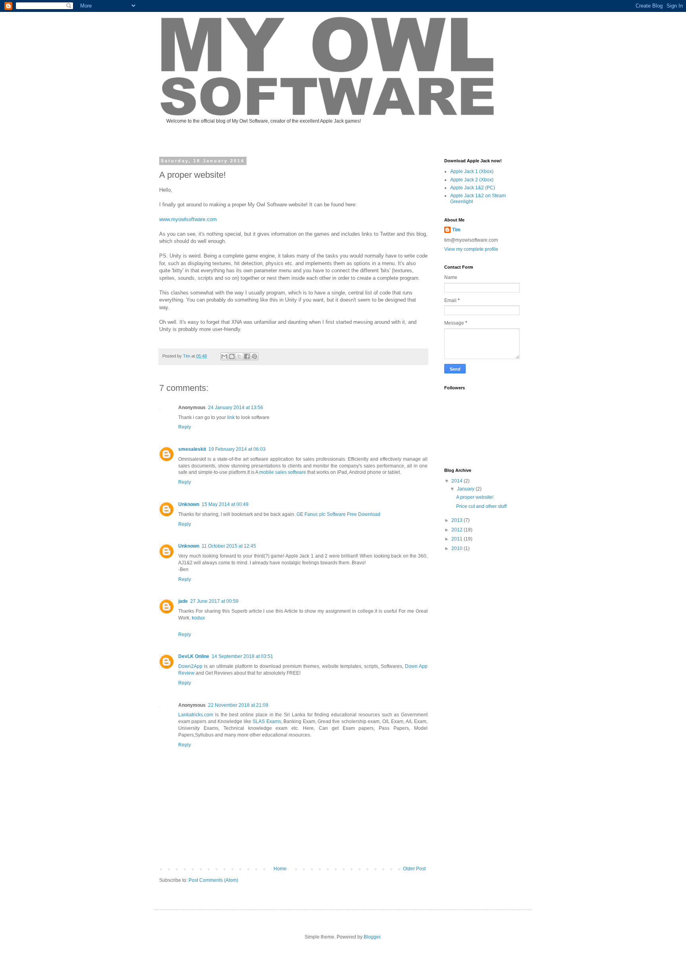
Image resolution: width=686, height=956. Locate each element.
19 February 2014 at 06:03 (237, 449)
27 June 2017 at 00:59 (214, 601)
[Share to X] (239, 356)
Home (280, 868)
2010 (457, 548)
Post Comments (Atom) (213, 880)
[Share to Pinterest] (254, 356)
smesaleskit (192, 449)
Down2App (190, 666)
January (466, 489)
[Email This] (224, 356)
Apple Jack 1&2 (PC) (472, 187)
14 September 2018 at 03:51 (242, 656)
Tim (456, 230)
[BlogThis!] (232, 356)
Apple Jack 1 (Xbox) (471, 171)
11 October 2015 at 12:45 (229, 546)
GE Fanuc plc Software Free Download (338, 514)
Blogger (372, 937)
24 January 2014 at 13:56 (235, 407)
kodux (198, 618)
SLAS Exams (266, 721)
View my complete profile (471, 249)
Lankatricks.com (195, 714)
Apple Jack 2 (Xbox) (471, 180)
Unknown (188, 504)
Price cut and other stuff (481, 506)
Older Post (414, 868)
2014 (457, 481)
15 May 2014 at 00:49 (225, 504)
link (231, 417)
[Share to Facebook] (247, 356)
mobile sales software (282, 472)
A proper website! (474, 497)
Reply (184, 427)
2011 (457, 539)
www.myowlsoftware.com (188, 219)
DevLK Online (193, 656)
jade (183, 601)
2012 (457, 530)
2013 (457, 520)
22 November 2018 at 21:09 (238, 705)
